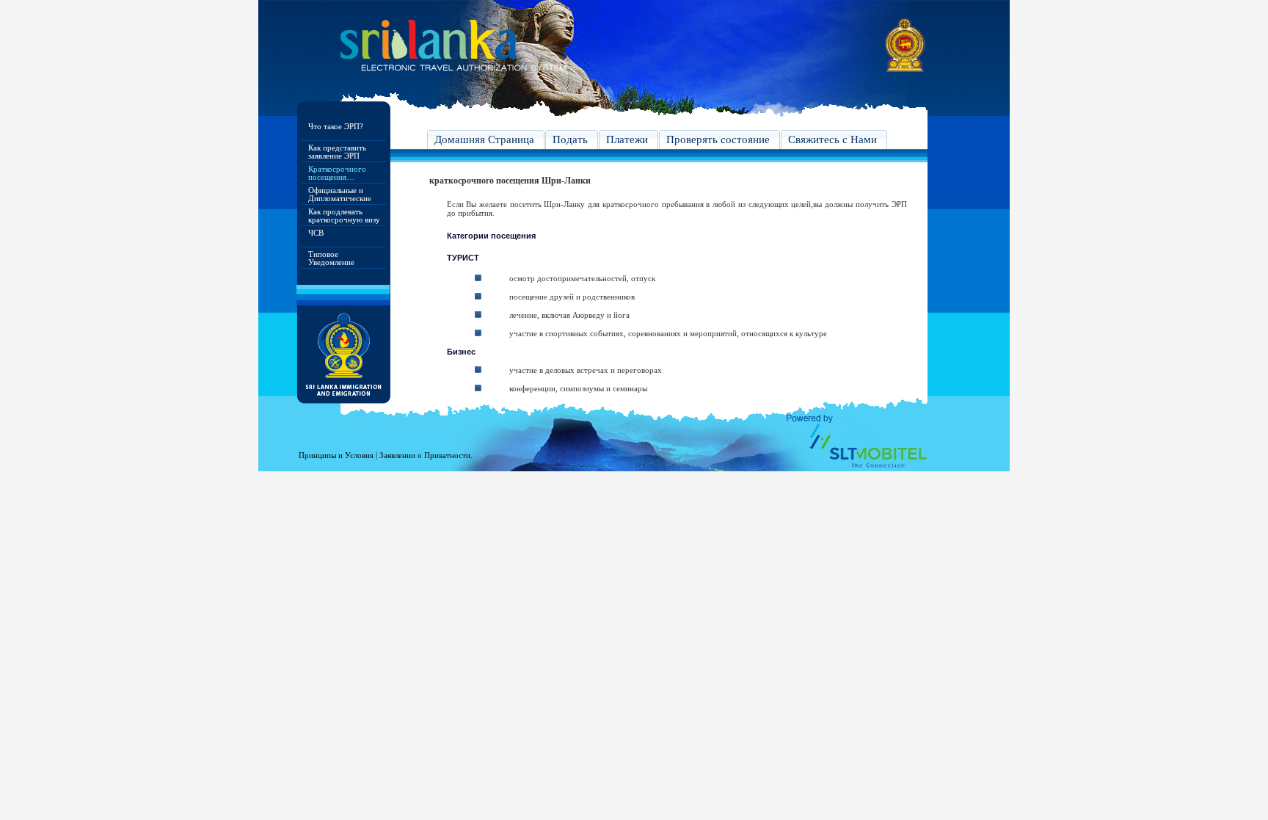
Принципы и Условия (336, 455)
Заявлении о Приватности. (426, 455)
